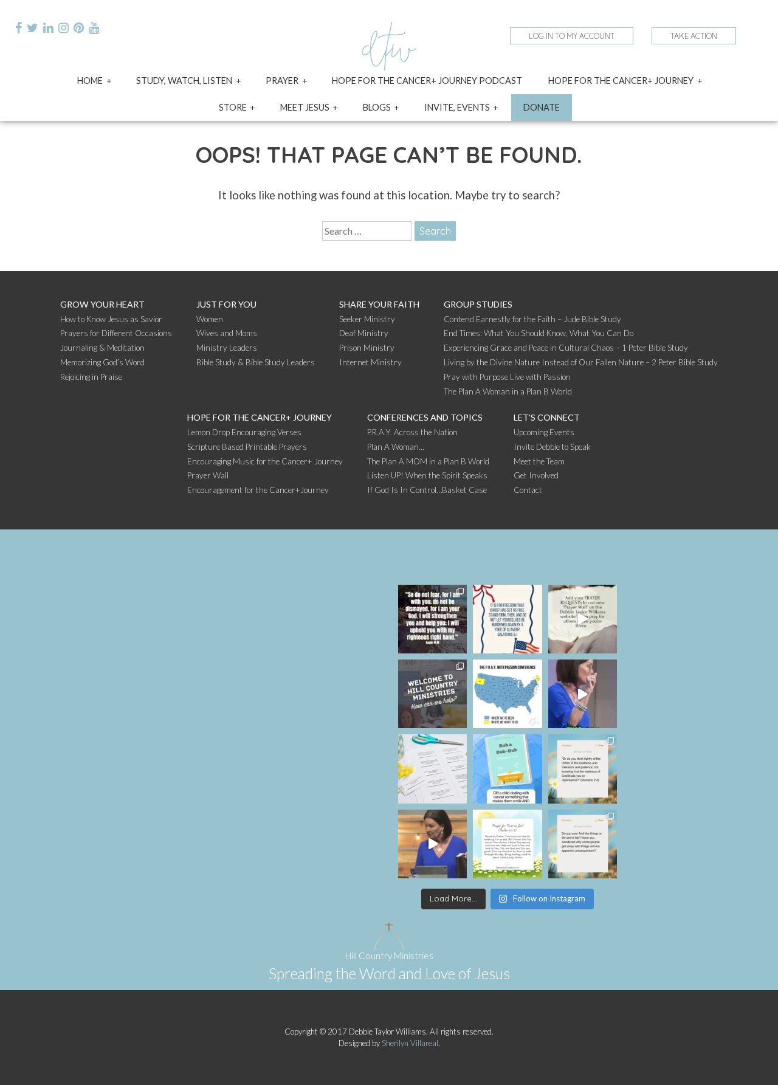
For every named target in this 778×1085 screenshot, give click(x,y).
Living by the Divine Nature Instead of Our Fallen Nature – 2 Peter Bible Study (581, 362)
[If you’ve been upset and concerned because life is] (582, 844)
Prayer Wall (208, 475)
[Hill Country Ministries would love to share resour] (432, 694)
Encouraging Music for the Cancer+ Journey (265, 461)
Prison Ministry (366, 348)
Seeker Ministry (367, 319)
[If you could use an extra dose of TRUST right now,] (507, 844)
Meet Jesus (304, 107)
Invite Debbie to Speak (552, 447)
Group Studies (478, 304)
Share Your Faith (379, 304)
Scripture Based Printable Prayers (247, 447)
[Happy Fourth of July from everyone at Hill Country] (507, 619)
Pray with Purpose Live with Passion (507, 377)
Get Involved (536, 475)
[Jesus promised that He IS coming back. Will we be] (582, 694)
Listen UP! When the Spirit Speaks (427, 475)
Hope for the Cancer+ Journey (621, 80)
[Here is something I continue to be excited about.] (507, 694)
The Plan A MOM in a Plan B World (428, 461)
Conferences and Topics (425, 417)
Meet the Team (539, 461)
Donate (541, 107)
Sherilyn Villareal (410, 1043)
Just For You (226, 304)
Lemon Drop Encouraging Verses (244, 432)
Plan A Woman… (395, 447)
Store (233, 107)
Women (209, 319)
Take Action (693, 36)
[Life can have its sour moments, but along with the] (432, 768)
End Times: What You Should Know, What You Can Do (538, 333)
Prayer (282, 80)
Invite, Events (457, 107)
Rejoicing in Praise (91, 377)
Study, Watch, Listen (184, 80)
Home (90, 80)
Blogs (377, 107)
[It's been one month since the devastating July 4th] (432, 619)
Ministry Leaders (226, 348)
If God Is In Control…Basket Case (427, 490)
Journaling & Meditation (102, 348)
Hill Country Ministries (389, 955)
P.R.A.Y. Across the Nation (412, 432)
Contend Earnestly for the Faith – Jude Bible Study (532, 319)
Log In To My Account (571, 36)
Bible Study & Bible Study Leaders (255, 362)
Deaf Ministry (363, 333)
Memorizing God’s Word (102, 362)
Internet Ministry (370, 362)
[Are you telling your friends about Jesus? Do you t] (432, 844)
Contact (528, 490)
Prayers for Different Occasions (116, 333)
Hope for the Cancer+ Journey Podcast (427, 80)
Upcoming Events (544, 432)
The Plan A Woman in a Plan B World (508, 391)
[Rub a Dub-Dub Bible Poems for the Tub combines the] (507, 768)
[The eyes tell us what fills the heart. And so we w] (582, 768)
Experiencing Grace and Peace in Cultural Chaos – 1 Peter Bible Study (566, 348)
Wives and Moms (226, 333)
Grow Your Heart (102, 304)
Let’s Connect (547, 417)
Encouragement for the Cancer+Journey (258, 490)
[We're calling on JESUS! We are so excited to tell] (582, 619)
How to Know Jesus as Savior (111, 319)
